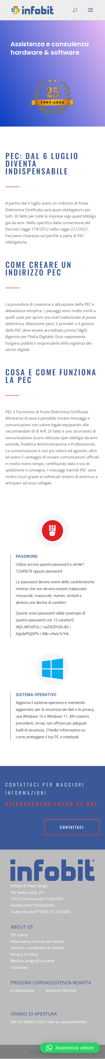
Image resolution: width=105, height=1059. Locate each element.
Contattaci (19, 967)
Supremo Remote (61, 990)
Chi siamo (19, 934)
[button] (70, 1048)
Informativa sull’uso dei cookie (37, 941)
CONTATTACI (72, 827)
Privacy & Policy (24, 954)
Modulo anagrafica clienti (32, 960)
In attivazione (22, 990)
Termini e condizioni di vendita (37, 947)
